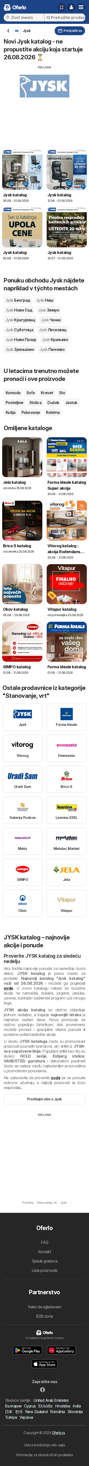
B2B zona (44, 1316)
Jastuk (71, 402)
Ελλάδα (45, 1406)
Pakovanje (31, 412)
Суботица (19, 329)
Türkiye (11, 1417)
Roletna (53, 412)
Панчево (52, 349)
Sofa (30, 392)
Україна (26, 1417)
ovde (8, 988)
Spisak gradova (45, 1261)
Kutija (11, 412)
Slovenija (75, 1411)
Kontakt (44, 1251)
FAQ (44, 1242)
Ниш (44, 300)
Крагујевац (20, 319)
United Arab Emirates (50, 1400)
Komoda (13, 392)
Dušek (53, 402)
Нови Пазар (21, 339)
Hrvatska (62, 1406)
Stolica (35, 402)
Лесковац (52, 329)
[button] (71, 7)
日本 (9, 1411)
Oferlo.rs (58, 1433)
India (77, 1406)
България (13, 1406)
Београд (18, 300)
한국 (19, 1411)
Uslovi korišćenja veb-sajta (44, 1445)
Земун (48, 310)
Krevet (47, 392)
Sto (62, 392)
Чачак (51, 319)
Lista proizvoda (44, 1270)
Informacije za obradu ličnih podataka (44, 1455)
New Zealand (36, 1411)
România (57, 1411)
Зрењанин (20, 349)
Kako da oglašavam (44, 1306)
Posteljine (14, 402)
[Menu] (81, 7)
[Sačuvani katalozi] (61, 7)
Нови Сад (19, 310)
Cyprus (30, 1406)
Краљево (55, 339)
